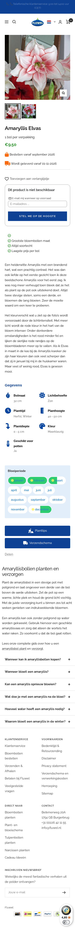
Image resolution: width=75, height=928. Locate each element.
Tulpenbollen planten (14, 836)
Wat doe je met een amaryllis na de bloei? (35, 693)
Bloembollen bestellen (14, 752)
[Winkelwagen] (68, 18)
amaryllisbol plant (14, 645)
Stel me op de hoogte (37, 212)
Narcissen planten (17, 846)
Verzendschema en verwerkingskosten (55, 772)
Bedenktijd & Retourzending (52, 744)
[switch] (66, 922)
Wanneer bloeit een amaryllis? (26, 668)
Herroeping (49, 782)
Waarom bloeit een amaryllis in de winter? (35, 718)
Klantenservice (15, 742)
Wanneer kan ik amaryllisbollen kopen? (33, 655)
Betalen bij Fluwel (17, 774)
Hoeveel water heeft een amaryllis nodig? (35, 705)
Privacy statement (54, 762)
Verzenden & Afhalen (14, 764)
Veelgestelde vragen (14, 784)
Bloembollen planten (14, 811)
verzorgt (37, 645)
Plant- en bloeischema (14, 823)
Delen (9, 550)
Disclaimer (49, 754)
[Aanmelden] (64, 888)
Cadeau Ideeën (15, 854)
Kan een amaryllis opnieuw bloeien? (30, 680)
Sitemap (47, 789)
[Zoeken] (14, 18)
